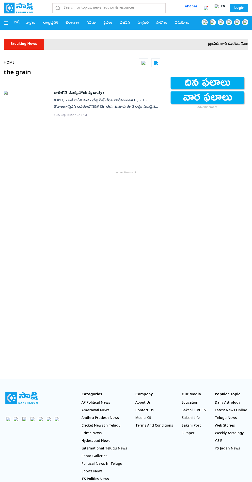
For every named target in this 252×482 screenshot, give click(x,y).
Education (190, 403)
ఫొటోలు (161, 23)
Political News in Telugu (101, 464)
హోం (17, 22)
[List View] (155, 62)
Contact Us (144, 410)
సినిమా (91, 23)
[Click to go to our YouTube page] (237, 22)
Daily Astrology (227, 403)
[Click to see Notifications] (206, 8)
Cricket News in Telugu (101, 426)
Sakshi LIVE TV (194, 410)
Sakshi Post (191, 426)
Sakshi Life (191, 418)
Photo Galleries (94, 456)
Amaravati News (95, 410)
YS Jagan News (227, 449)
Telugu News (226, 418)
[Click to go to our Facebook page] (205, 22)
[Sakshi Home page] (18, 8)
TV (222, 6)
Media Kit (143, 418)
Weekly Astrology (229, 433)
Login (239, 8)
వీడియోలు (182, 23)
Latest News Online (231, 410)
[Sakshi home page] (21, 398)
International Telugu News (104, 449)
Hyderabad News (95, 441)
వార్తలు (30, 23)
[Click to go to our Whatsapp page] (213, 22)
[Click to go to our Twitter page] (221, 22)
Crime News (91, 433)
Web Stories (225, 426)
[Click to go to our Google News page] (245, 22)
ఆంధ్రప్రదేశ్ (50, 23)
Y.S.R (218, 441)
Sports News (91, 471)
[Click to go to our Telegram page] (49, 419)
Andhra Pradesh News (100, 418)
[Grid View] (143, 62)
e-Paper (188, 433)
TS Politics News (95, 479)
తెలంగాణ (72, 23)
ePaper (191, 6)
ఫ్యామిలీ (143, 23)
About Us (143, 403)
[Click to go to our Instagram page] (229, 22)
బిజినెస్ (125, 23)
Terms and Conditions (154, 426)
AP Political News (95, 403)
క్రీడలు (108, 23)
